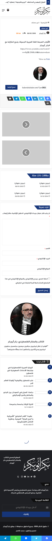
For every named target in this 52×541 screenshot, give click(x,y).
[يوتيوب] (24, 476)
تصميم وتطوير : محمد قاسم (26, 530)
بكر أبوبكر (42, 33)
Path (48, 59)
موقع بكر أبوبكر (9, 526)
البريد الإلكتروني (43, 258)
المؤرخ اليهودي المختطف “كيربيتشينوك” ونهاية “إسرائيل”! (23, 2)
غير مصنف (35, 22)
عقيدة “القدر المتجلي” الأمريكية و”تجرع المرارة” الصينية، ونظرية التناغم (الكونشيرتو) (20, 419)
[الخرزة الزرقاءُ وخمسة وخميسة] (42, 408)
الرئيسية (44, 22)
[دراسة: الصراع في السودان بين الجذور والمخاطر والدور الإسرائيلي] (42, 396)
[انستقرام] (21, 476)
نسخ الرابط (11, 87)
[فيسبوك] (47, 99)
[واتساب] (22, 99)
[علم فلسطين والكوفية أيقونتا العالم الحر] (42, 384)
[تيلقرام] (15, 99)
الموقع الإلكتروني (43, 268)
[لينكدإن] (34, 99)
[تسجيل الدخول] (8, 12)
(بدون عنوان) (44, 183)
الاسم (47, 248)
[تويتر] (40, 99)
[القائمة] (3, 12)
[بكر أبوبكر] (42, 11)
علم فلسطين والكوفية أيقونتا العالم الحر (18, 382)
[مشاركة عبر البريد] (9, 99)
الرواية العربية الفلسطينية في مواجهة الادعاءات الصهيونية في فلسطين (20, 370)
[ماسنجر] (28, 99)
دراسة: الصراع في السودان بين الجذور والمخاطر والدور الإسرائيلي (18, 394)
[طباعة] (47, 103)
